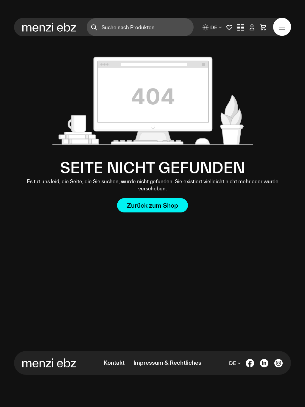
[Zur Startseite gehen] (39, 27)
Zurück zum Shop (152, 205)
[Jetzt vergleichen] (240, 27)
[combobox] (148, 27)
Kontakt (114, 362)
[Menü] (282, 27)
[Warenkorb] (263, 27)
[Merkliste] (229, 27)
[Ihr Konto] (252, 27)
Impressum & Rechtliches (167, 362)
